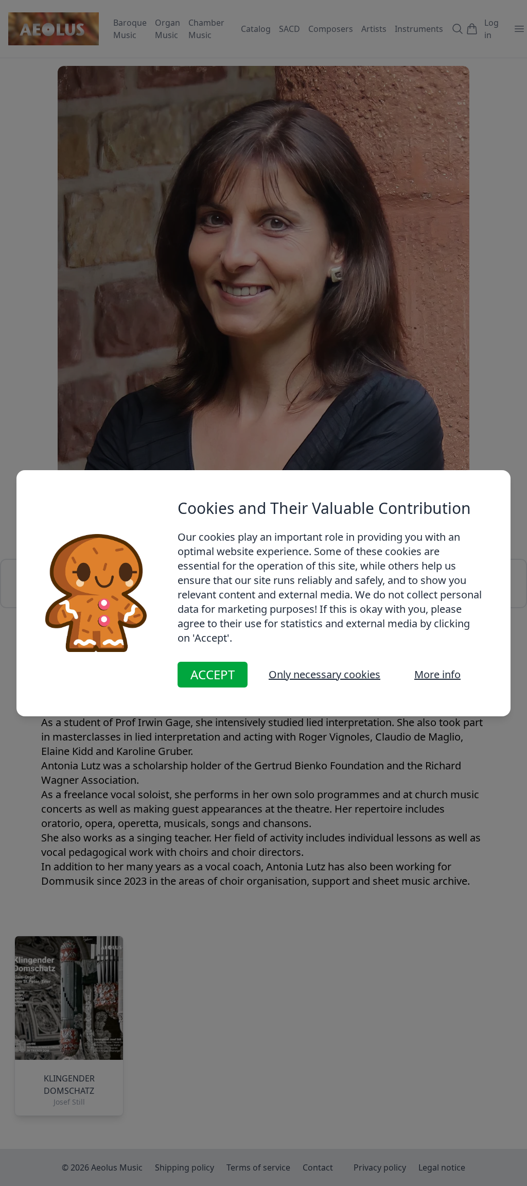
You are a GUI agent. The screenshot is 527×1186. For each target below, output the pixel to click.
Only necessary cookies (324, 674)
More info (437, 674)
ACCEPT (212, 674)
